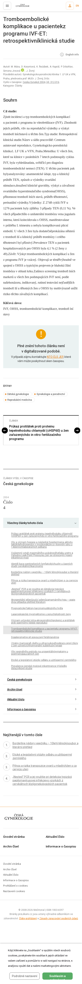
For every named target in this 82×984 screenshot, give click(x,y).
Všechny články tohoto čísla (25, 523)
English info (72, 54)
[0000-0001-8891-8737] (23, 70)
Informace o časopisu (21, 709)
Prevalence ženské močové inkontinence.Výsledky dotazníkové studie (39, 667)
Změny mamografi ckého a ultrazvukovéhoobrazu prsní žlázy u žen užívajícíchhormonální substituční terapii (44, 644)
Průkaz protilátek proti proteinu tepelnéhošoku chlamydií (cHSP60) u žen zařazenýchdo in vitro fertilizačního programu (39, 433)
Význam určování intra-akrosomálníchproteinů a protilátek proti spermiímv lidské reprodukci (43, 621)
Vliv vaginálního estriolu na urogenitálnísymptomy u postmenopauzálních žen (39, 652)
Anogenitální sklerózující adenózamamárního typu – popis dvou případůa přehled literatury (43, 601)
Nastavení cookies (14, 891)
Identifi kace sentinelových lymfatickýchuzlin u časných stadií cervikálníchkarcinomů (42, 565)
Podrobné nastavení (24, 976)
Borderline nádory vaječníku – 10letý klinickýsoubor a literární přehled (44, 573)
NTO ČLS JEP (55, 356)
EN (77, 6)
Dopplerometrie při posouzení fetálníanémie (35, 637)
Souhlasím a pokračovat (57, 977)
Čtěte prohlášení (28, 918)
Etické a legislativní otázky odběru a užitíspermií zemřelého (43, 660)
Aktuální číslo (15, 699)
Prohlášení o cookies (15, 886)
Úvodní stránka (14, 837)
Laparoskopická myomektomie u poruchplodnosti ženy (41, 614)
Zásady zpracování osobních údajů (58, 918)
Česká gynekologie (19, 679)
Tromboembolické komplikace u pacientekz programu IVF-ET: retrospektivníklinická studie (44, 630)
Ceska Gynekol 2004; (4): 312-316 (41, 82)
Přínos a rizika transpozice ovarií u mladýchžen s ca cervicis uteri (44, 581)
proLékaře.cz (20, 7)
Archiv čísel (14, 689)
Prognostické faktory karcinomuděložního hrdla (37, 608)
